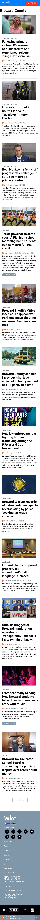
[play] (3, 917)
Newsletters (8, 868)
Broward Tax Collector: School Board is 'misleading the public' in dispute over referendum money (19, 766)
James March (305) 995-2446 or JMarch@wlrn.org (14, 895)
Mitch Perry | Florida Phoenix (12, 581)
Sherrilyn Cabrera (9, 123)
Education (5, 231)
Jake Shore (7, 644)
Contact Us (7, 850)
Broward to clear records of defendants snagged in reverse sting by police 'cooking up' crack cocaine (20, 509)
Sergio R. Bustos (8, 61)
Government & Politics (9, 38)
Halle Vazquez (8, 330)
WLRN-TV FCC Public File (12, 876)
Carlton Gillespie (8, 185)
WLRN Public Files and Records (14, 882)
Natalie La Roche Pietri (10, 389)
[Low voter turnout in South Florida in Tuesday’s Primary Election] (19, 90)
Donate (6, 855)
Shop (5, 864)
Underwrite (7, 859)
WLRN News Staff (9, 521)
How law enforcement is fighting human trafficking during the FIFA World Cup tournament (19, 441)
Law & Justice (6, 307)
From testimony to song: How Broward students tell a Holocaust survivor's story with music (20, 698)
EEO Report (7, 886)
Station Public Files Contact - (13, 890)
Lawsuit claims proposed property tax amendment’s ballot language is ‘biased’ (19, 570)
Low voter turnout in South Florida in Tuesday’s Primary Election (16, 112)
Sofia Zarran (7, 453)
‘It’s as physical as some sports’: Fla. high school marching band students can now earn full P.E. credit (19, 241)
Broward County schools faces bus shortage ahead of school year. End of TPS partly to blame (20, 379)
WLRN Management (10, 898)
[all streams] (37, 917)
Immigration (6, 622)
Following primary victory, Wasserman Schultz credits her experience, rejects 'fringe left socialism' (16, 49)
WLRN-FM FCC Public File (12, 878)
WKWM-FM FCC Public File (12, 880)
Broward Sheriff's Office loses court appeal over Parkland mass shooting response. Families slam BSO (19, 318)
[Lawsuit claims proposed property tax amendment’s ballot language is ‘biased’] (19, 548)
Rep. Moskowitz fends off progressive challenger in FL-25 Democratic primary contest (20, 175)
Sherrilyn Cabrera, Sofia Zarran (13, 253)
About (6, 846)
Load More (20, 800)
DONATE (33, 3)
